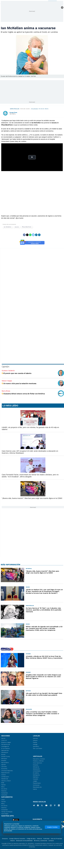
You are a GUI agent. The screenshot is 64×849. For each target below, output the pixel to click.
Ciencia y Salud (6, 780)
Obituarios (36, 767)
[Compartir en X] (27, 235)
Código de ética (31, 838)
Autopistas (4, 792)
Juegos (35, 781)
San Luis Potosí (37, 748)
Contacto (51, 840)
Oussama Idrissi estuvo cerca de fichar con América (24, 394)
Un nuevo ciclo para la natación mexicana (19, 383)
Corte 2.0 (4, 740)
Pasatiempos (37, 783)
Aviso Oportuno (37, 763)
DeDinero (35, 777)
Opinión (5, 366)
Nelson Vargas (7, 381)
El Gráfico (36, 773)
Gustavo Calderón (8, 370)
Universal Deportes (7, 770)
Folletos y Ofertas (38, 761)
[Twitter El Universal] (42, 806)
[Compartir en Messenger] (33, 235)
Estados (3, 760)
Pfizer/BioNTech (26, 227)
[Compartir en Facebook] (24, 235)
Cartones (4, 766)
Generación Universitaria (36, 770)
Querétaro (36, 746)
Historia (12, 840)
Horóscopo (36, 785)
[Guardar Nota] (39, 235)
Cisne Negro (4, 813)
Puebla (35, 742)
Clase (3, 799)
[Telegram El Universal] (34, 806)
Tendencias (4, 778)
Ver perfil (13, 114)
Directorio (5, 838)
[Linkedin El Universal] (59, 806)
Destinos (3, 790)
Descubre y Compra (39, 759)
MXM (2, 782)
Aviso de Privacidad (56, 838)
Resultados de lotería (37, 788)
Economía (4, 768)
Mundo (3, 754)
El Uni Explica (5, 748)
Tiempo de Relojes (6, 811)
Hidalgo (35, 744)
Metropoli (4, 758)
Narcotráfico (5, 762)
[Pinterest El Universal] (55, 806)
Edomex (35, 738)
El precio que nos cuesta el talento (17, 373)
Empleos (35, 765)
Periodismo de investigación (5, 745)
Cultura (3, 774)
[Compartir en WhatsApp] (30, 235)
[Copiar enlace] (36, 235)
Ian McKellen (7, 227)
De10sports (36, 775)
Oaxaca (35, 740)
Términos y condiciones (40, 840)
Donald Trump (5, 756)
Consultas (4, 795)
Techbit (3, 784)
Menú (3, 786)
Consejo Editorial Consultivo (17, 838)
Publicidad (46, 838)
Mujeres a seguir (6, 742)
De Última (4, 805)
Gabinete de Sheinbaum (5, 751)
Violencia (39, 838)
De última (4, 788)
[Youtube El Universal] (46, 806)
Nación (3, 738)
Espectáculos (14, 108)
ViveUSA (35, 779)
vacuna (17, 227)
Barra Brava (6, 391)
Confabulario (5, 776)
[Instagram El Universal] (51, 806)
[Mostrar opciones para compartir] (62, 7)
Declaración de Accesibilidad (24, 840)
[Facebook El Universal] (38, 806)
